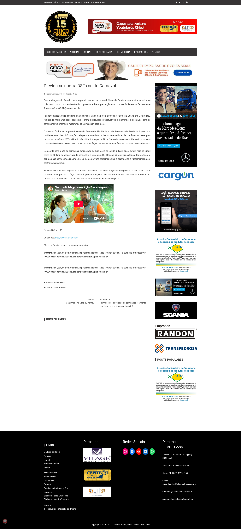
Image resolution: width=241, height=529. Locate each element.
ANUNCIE (79, 2)
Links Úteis (140, 52)
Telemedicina (123, 52)
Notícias (74, 52)
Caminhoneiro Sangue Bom (56, 488)
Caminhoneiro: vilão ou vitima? (80, 301)
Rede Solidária (104, 52)
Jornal (87, 52)
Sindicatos (49, 492)
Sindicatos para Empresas (56, 496)
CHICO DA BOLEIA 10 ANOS (95, 2)
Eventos (155, 52)
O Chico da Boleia (56, 52)
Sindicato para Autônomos (56, 499)
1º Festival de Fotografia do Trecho (60, 509)
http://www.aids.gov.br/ (66, 237)
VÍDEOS (57, 2)
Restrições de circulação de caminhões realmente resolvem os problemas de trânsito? (123, 302)
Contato (47, 484)
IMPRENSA (48, 2)
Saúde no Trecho (52, 463)
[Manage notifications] (5, 521)
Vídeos (47, 467)
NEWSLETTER (67, 2)
